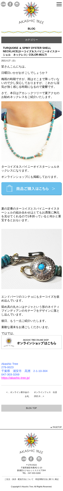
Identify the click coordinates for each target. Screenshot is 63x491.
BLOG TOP (31, 408)
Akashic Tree (27, 487)
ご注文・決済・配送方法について (18, 479)
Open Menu (59, 4)
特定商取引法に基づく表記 (47, 479)
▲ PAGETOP (56, 427)
